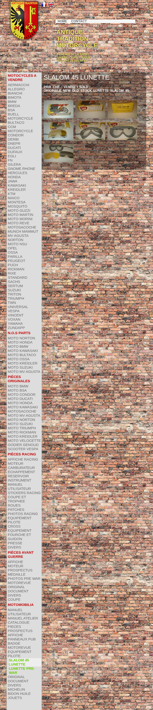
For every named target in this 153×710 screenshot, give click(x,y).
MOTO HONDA (20, 342)
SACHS (14, 282)
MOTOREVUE (19, 583)
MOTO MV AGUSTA (24, 372)
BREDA (14, 106)
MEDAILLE (17, 574)
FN (10, 160)
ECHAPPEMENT (21, 472)
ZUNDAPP (16, 328)
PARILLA (15, 257)
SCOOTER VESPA (23, 449)
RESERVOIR (18, 476)
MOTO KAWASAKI (23, 351)
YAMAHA (15, 324)
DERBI (13, 139)
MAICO (14, 198)
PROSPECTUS (20, 570)
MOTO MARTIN (20, 215)
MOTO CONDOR (21, 395)
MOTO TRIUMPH (22, 428)
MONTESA (17, 202)
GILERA (14, 164)
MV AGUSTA (18, 236)
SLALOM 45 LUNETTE (19, 662)
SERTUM (15, 286)
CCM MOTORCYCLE (20, 129)
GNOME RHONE (21, 169)
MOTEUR (15, 464)
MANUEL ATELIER (23, 618)
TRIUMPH (16, 298)
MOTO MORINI (20, 219)
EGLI (12, 156)
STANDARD (17, 278)
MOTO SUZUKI (20, 367)
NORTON (15, 240)
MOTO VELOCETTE (24, 441)
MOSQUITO (17, 206)
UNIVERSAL (18, 307)
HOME (62, 21)
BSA (11, 110)
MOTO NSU (17, 244)
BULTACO (16, 123)
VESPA (14, 311)
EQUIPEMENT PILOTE (19, 520)
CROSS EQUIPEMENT (19, 528)
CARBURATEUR (21, 468)
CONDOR (16, 135)
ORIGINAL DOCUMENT (18, 589)
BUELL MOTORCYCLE (20, 116)
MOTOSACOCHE (22, 227)
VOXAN (14, 319)
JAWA (12, 181)
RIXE (12, 273)
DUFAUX (15, 152)
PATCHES (16, 510)
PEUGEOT (16, 261)
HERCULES (17, 173)
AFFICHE (15, 562)
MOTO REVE (18, 223)
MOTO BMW (18, 347)
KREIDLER (17, 190)
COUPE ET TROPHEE (17, 499)
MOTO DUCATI (20, 399)
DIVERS (14, 547)
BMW (12, 102)
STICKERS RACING (24, 493)
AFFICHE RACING (23, 459)
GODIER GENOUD (23, 445)
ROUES (14, 505)
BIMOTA (14, 97)
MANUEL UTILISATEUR (19, 487)
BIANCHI (15, 93)
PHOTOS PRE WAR (24, 579)
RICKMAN (16, 269)
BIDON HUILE (19, 694)
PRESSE (15, 543)
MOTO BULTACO (22, 355)
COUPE (14, 600)
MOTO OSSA (18, 359)
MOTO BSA (17, 390)
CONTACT (79, 21)
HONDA (14, 177)
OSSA (13, 252)
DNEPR (14, 144)
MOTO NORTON (21, 338)
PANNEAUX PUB (22, 639)
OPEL (12, 248)
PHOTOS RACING (23, 514)
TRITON (14, 294)
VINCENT (16, 315)
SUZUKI (14, 290)
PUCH (13, 265)
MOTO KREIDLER (22, 363)
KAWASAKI (17, 185)
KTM (11, 194)
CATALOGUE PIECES (18, 624)
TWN (12, 303)
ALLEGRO (16, 89)
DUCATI (14, 148)
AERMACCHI (18, 85)
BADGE (14, 643)
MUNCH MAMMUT (23, 231)
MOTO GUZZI (19, 211)
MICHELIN (16, 689)
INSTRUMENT (19, 480)
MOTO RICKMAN (22, 432)
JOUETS (15, 698)
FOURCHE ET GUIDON (19, 537)
